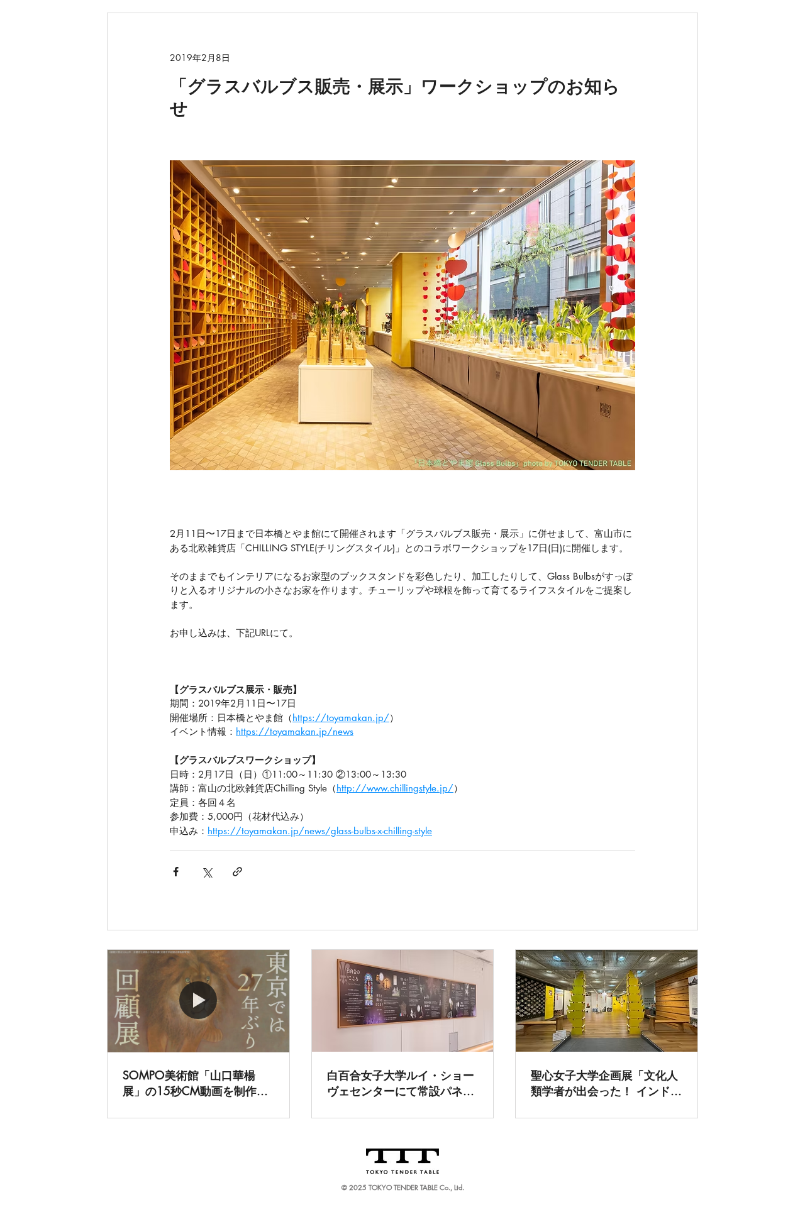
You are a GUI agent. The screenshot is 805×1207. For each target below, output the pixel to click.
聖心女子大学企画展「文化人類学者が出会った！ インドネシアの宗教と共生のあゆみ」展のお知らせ (606, 1083)
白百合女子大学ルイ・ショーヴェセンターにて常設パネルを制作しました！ (400, 1083)
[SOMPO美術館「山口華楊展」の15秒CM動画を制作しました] (198, 1001)
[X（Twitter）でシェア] (207, 872)
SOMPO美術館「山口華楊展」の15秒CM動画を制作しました (195, 1083)
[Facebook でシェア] (176, 872)
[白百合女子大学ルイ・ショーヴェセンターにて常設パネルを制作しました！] (403, 1001)
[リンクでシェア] (237, 872)
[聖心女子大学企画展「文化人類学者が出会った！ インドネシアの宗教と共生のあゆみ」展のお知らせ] (606, 1001)
